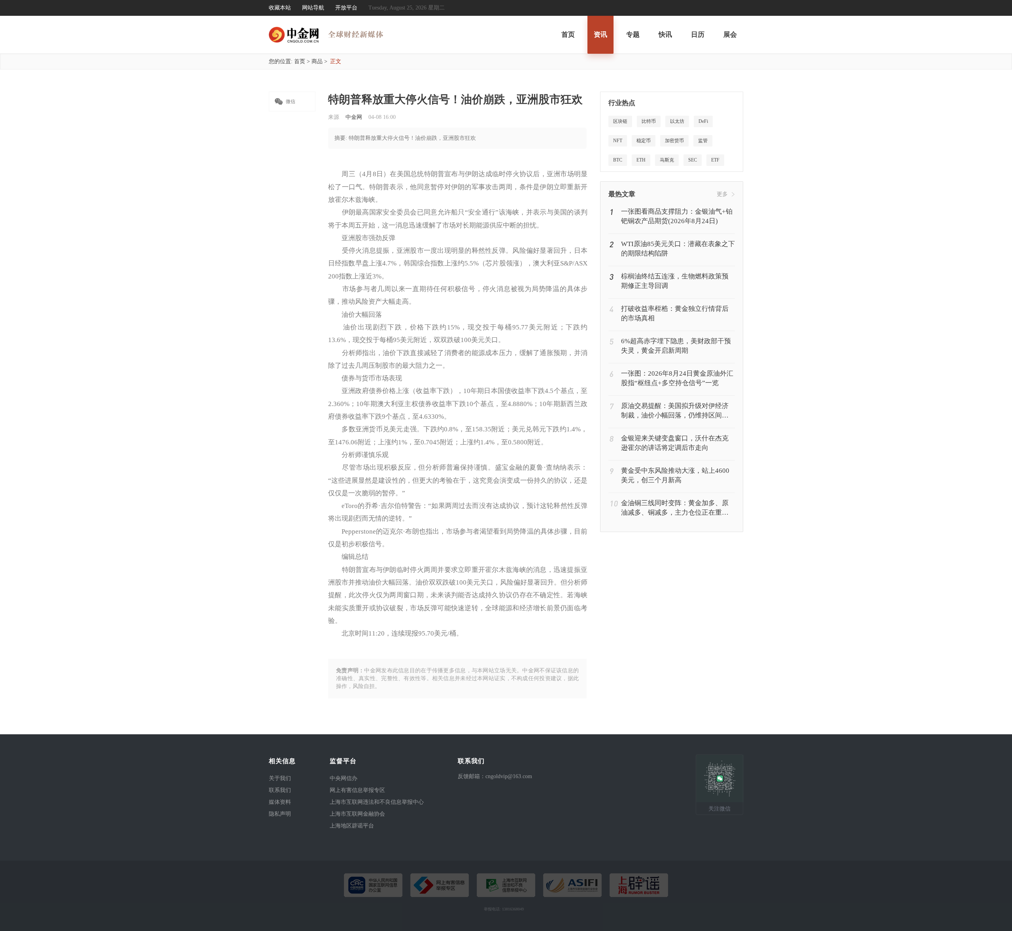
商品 (317, 61)
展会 (730, 34)
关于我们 (280, 778)
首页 (568, 34)
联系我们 (280, 790)
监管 (703, 140)
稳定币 (643, 140)
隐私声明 (280, 814)
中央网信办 (343, 778)
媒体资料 (280, 802)
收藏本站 (280, 8)
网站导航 (313, 8)
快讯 (665, 34)
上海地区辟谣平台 (352, 826)
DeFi (703, 121)
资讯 (600, 34)
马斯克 (667, 160)
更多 (722, 194)
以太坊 (677, 121)
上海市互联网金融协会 (357, 814)
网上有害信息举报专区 (357, 790)
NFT (617, 140)
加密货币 (674, 140)
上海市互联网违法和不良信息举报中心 (377, 802)
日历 (697, 34)
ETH (641, 160)
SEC (692, 160)
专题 (633, 34)
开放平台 (346, 8)
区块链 (620, 121)
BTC (617, 160)
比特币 (649, 121)
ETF (715, 160)
